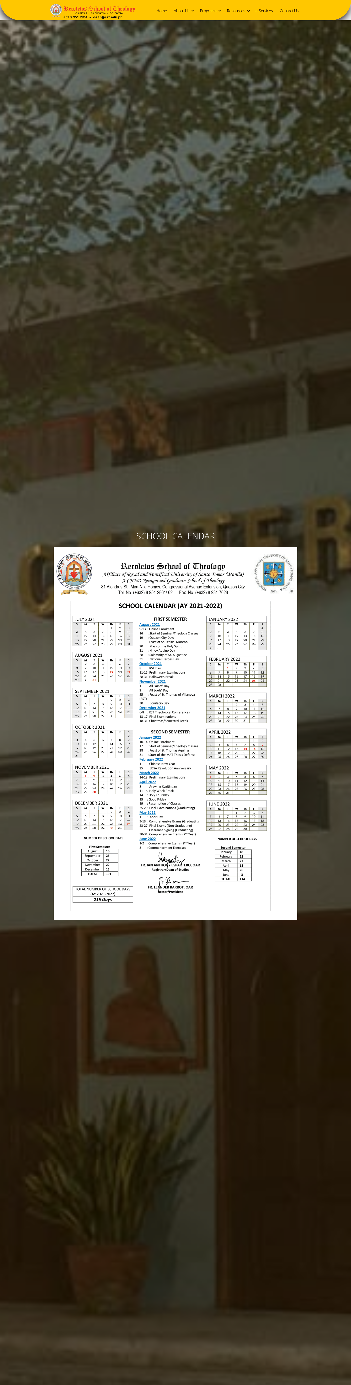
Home (161, 10)
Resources (236, 10)
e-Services (264, 10)
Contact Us (289, 10)
